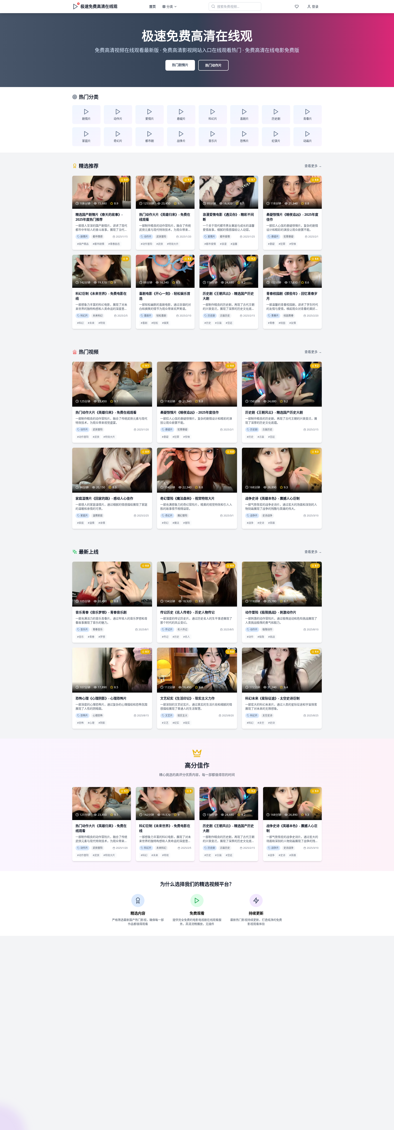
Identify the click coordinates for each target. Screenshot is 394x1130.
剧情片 (84, 236)
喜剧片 (147, 315)
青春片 (275, 315)
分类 (169, 6)
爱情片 (211, 236)
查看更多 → (313, 166)
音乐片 (84, 629)
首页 (152, 6)
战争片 (254, 515)
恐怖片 (84, 715)
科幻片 (84, 315)
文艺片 (169, 715)
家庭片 (84, 515)
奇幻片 (169, 515)
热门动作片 (213, 65)
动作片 (147, 236)
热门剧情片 (180, 65)
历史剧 (211, 315)
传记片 (169, 629)
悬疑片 (275, 236)
